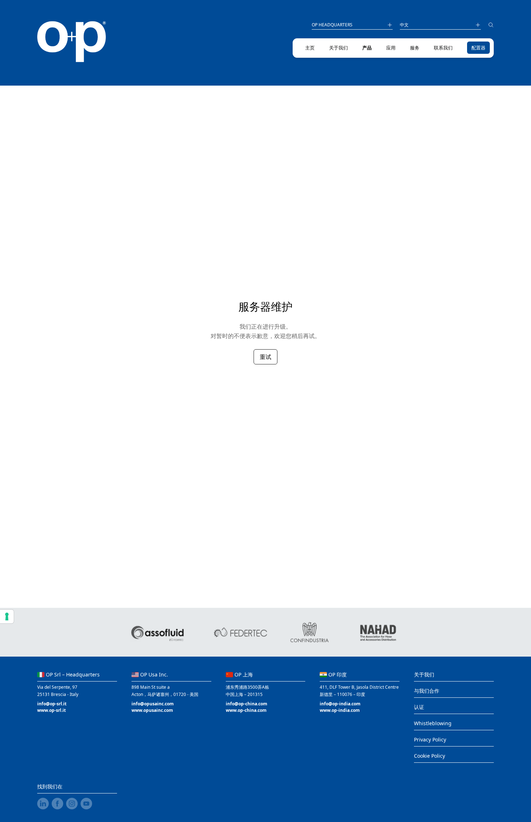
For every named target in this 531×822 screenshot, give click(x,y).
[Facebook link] (57, 803)
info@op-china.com (246, 704)
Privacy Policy (430, 739)
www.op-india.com (340, 710)
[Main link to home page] (72, 41)
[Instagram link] (72, 803)
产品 (367, 47)
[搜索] (491, 26)
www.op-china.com (246, 710)
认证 (419, 707)
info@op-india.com (340, 704)
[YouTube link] (86, 803)
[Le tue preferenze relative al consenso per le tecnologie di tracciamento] (7, 616)
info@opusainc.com (152, 704)
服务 (414, 47)
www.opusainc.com (152, 710)
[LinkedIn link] (43, 803)
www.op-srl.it (51, 710)
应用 (391, 47)
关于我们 (338, 47)
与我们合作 (426, 690)
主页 (310, 47)
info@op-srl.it (51, 704)
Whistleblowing (433, 723)
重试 (265, 357)
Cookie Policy (429, 755)
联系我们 (443, 47)
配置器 (478, 47)
